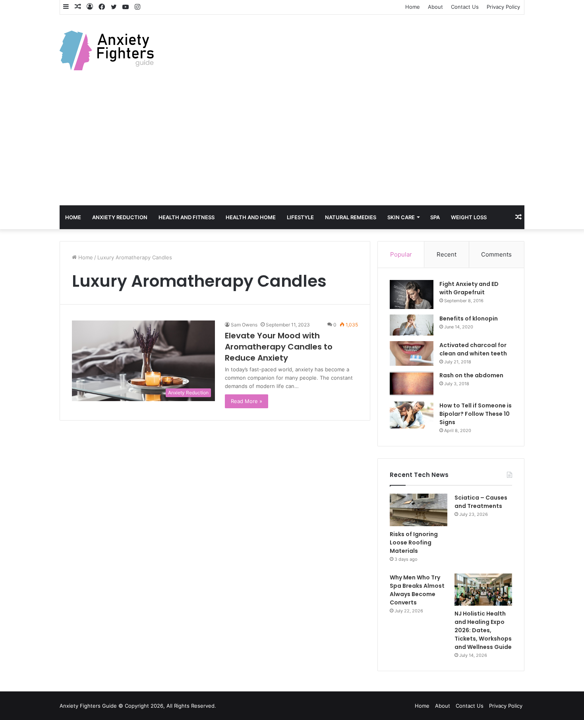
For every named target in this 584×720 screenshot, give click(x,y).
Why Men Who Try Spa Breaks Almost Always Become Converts (417, 589)
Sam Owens (244, 325)
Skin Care (401, 217)
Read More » (246, 401)
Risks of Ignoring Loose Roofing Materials (414, 542)
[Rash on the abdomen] (411, 383)
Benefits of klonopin (468, 318)
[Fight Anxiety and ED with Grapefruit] (411, 294)
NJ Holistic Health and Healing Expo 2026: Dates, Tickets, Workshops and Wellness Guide (483, 630)
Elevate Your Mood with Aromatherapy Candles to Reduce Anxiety (279, 346)
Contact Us (465, 7)
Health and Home (251, 217)
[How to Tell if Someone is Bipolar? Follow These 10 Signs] (411, 415)
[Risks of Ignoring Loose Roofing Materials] (418, 510)
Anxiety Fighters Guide (88, 706)
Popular (401, 254)
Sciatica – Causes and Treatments (480, 502)
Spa (435, 217)
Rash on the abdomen (471, 375)
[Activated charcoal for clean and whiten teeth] (411, 353)
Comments (496, 254)
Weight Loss (469, 217)
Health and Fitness (187, 217)
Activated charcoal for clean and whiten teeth (473, 349)
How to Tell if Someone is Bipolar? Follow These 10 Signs (475, 414)
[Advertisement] (292, 145)
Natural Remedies (350, 217)
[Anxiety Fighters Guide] (107, 50)
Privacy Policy (503, 7)
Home (412, 7)
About (435, 7)
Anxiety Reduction (119, 217)
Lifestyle (300, 217)
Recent (446, 254)
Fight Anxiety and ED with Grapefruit (469, 288)
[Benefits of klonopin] (411, 325)
